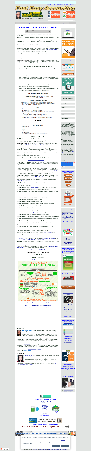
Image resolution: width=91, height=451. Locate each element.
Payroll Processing (37, 236)
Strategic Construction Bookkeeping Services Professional (34, 144)
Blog (55, 4)
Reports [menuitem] (30, 22)
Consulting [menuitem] (41, 22)
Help (59, 4)
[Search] (74, 20)
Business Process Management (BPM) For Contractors (38, 249)
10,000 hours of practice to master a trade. (27, 63)
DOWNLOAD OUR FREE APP (45, 401)
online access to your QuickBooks (48, 238)
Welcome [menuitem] (19, 22)
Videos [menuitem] (53, 22)
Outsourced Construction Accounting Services (38, 302)
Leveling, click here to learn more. (23, 180)
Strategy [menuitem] (35, 22)
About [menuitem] (67, 22)
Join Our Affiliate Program (68, 376)
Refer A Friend (66, 4)
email (40, 2)
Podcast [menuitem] (58, 22)
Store (20, 439)
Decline (64, 446)
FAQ (57, 4)
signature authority (34, 187)
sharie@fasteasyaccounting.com (38, 259)
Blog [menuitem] (63, 22)
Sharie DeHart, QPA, (29, 355)
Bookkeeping (27, 236)
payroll (33, 212)
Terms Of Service (56, 449)
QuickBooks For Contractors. (52, 146)
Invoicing (52, 236)
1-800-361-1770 (72, 4)
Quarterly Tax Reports (45, 236)
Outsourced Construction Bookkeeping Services (38, 305)
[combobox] (60, 20)
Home (48, 4)
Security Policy (50, 449)
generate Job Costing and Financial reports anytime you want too (33, 239)
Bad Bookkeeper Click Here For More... (36, 160)
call (37, 2)
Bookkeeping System (48, 232)
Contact (61, 449)
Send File (61, 4)
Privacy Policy (63, 440)
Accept (56, 446)
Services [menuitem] (24, 22)
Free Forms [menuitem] (47, 22)
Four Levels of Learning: (52, 49)
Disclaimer (40, 449)
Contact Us (51, 4)
